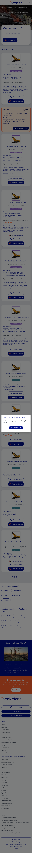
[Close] (27, 417)
